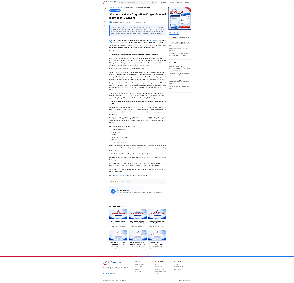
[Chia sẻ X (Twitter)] (104, 17)
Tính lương (156, 264)
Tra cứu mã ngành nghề (160, 271)
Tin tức (171, 2)
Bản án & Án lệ (138, 266)
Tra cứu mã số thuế (159, 269)
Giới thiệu (175, 264)
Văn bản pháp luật (139, 264)
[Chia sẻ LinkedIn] (104, 21)
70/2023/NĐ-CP (154, 40)
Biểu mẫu (179, 2)
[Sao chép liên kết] (104, 25)
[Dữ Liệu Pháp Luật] (112, 263)
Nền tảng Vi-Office (178, 266)
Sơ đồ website (177, 269)
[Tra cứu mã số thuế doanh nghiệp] (179, 18)
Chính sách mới (138, 274)
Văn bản (162, 2)
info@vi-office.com (110, 273)
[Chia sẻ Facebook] (104, 13)
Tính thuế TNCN (158, 266)
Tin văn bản (119, 7)
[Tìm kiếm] (152, 2)
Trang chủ (111, 7)
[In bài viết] (104, 29)
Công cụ (187, 2)
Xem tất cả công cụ (159, 274)
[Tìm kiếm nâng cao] (156, 2)
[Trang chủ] (109, 2)
